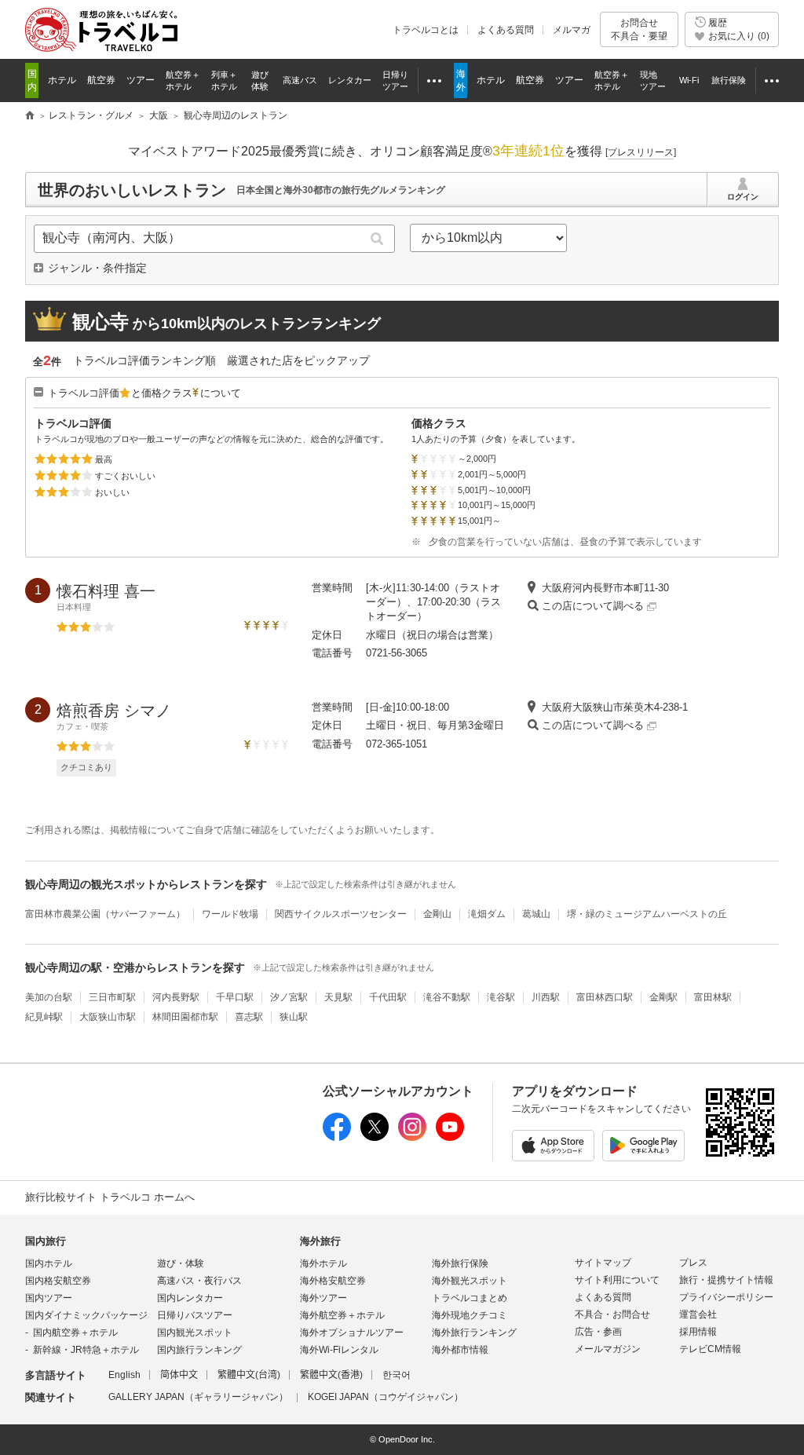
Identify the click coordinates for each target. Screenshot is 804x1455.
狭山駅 (294, 1016)
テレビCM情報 (710, 1348)
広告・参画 (598, 1331)
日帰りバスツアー (194, 1315)
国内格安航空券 (58, 1280)
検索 (377, 239)
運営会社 (698, 1314)
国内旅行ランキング (199, 1349)
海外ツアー (323, 1297)
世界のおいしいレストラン (132, 190)
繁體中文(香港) (331, 1374)
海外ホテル (323, 1263)
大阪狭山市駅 (107, 1016)
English (124, 1374)
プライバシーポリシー (726, 1297)
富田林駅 (713, 997)
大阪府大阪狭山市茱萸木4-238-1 (615, 707)
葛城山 (536, 913)
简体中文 (179, 1374)
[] (640, 152)
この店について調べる (594, 606)
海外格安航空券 (333, 1280)
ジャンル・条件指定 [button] (97, 267)
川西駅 (546, 997)
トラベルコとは (426, 30)
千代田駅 (388, 997)
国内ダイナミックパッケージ (86, 1315)
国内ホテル (48, 1263)
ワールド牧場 (230, 913)
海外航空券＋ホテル (342, 1315)
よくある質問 (505, 30)
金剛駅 (663, 997)
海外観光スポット (469, 1280)
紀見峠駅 (44, 1016)
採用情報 (698, 1331)
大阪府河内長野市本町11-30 (605, 588)
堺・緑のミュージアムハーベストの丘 (647, 913)
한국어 (396, 1374)
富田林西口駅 (604, 997)
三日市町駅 (112, 997)
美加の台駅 (48, 997)
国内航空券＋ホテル (75, 1332)
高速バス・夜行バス (199, 1280)
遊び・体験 (180, 1263)
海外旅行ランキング (474, 1332)
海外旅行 (320, 1241)
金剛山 (437, 913)
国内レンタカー (190, 1297)
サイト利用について (617, 1279)
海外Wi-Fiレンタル (339, 1349)
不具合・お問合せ (612, 1314)
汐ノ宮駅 (289, 997)
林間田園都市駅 (185, 1016)
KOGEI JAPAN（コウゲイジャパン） (385, 1396)
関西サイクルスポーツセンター (341, 913)
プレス (693, 1262)
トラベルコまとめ (469, 1297)
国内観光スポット (194, 1332)
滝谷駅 (501, 997)
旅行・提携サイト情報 (726, 1279)
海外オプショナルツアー (352, 1332)
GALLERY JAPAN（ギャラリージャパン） (198, 1396)
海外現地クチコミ (469, 1315)
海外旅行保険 (460, 1263)
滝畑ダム (487, 913)
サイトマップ (603, 1262)
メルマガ (571, 30)
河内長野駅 (175, 997)
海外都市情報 (460, 1349)
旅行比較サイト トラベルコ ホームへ (110, 1197)
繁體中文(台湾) (248, 1374)
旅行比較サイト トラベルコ (30, 116)
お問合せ (639, 29)
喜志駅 (249, 1016)
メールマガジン (608, 1348)
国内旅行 (45, 1241)
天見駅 (338, 997)
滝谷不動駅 (446, 997)
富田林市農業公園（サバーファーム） (105, 913)
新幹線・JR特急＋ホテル (86, 1349)
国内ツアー (48, 1297)
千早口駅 (235, 997)
